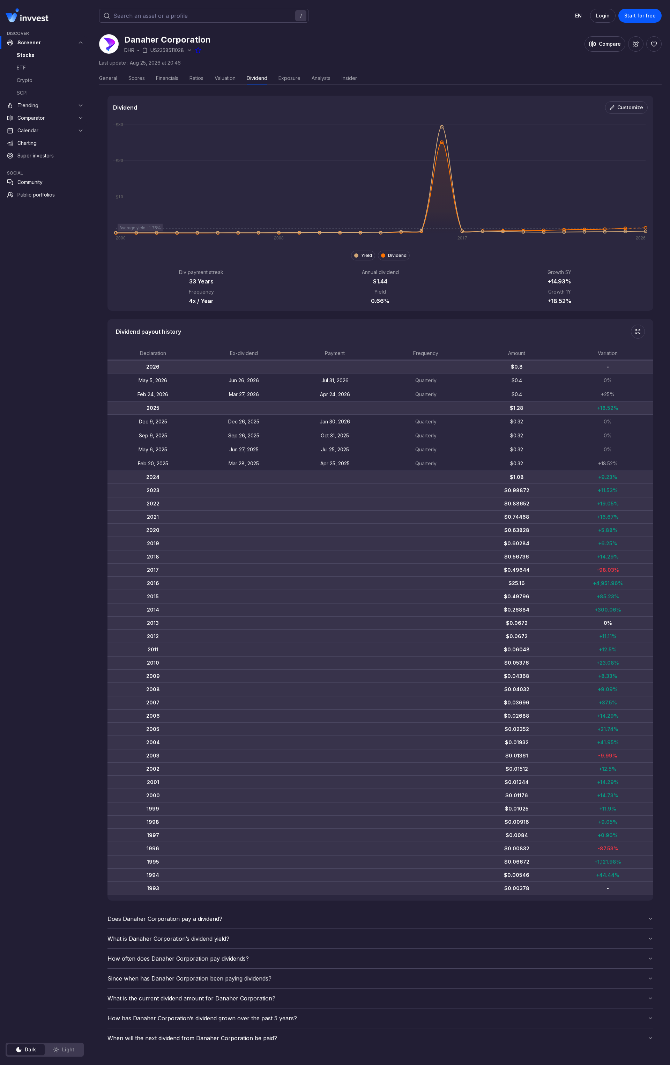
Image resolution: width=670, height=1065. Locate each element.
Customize (630, 107)
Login (603, 16)
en (578, 16)
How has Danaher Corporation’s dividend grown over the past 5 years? (202, 1018)
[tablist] (45, 1050)
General (108, 78)
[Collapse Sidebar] (80, 15)
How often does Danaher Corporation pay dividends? (178, 958)
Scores (136, 78)
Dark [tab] (30, 1049)
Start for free (640, 16)
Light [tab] (68, 1049)
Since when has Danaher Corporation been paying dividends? (189, 978)
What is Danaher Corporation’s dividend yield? (168, 938)
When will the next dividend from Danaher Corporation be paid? (192, 1038)
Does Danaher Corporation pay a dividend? (164, 918)
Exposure (289, 78)
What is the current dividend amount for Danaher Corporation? (191, 998)
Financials (167, 78)
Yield (366, 255)
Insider (349, 78)
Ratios (196, 78)
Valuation (225, 78)
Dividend (257, 78)
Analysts (321, 78)
